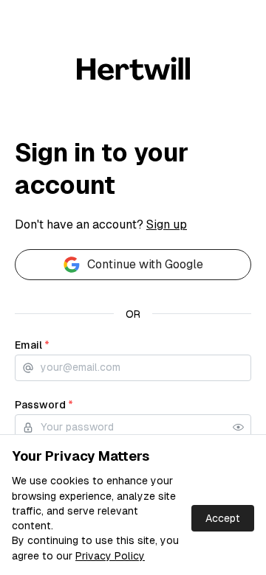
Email (32, 345)
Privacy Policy (110, 556)
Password (44, 405)
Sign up (166, 224)
